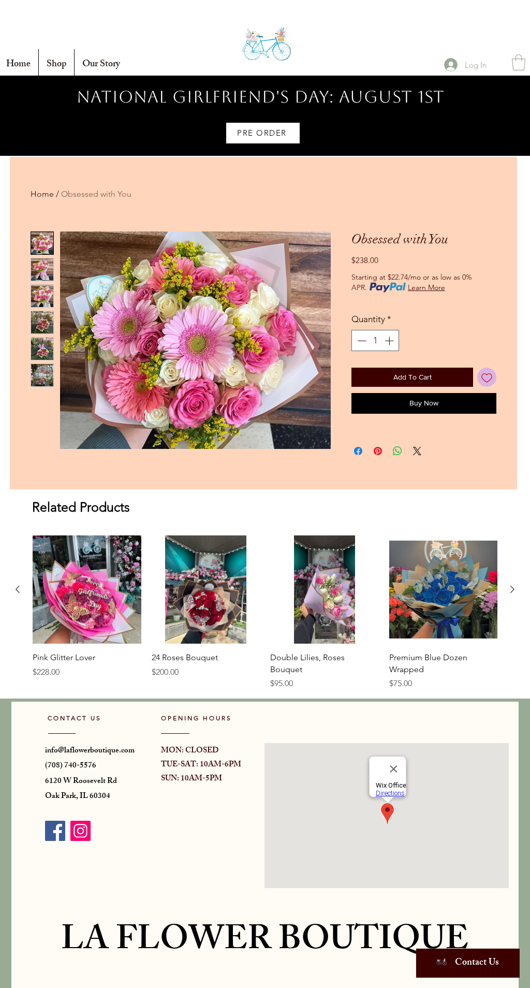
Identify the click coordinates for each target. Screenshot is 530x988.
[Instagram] (80, 831)
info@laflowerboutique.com (90, 751)
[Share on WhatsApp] (397, 451)
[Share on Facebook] (358, 451)
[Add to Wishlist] (486, 377)
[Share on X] (417, 451)
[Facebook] (55, 831)
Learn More (426, 287)
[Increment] (390, 340)
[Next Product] (512, 589)
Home (42, 194)
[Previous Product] (17, 589)
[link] (518, 62)
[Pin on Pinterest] (378, 451)
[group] (265, 612)
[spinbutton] (375, 340)
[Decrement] (361, 340)
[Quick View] (87, 589)
